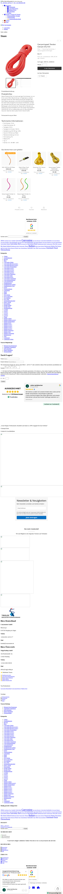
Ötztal (56, 248)
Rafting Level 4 (8, 329)
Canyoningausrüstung (9, 280)
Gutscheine (12, 11)
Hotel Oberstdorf (8, 350)
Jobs (3, 863)
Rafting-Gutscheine (9, 333)
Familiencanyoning (42, 244)
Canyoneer (18, 240)
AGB (3, 851)
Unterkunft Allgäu (8, 339)
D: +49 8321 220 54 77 (7, 3)
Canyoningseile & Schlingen (44, 50)
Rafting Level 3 (8, 327)
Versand (42, 58)
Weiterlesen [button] (29, 399)
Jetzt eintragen (31, 517)
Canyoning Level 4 (9, 272)
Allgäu (2, 240)
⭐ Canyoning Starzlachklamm (8, 676)
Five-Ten (55, 244)
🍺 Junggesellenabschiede (14, 19)
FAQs (5, 287)
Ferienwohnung (8, 289)
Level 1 (6, 311)
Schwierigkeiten (5, 696)
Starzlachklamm (24, 248)
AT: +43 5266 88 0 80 (19, 3)
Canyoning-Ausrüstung (48, 49)
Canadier (13, 240)
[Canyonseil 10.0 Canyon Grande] (39, 159)
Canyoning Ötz (24, 244)
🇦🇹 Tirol (6, 22)
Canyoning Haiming (56, 240)
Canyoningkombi (13, 242)
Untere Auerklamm (42, 248)
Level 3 (6, 314)
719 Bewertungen (15, 873)
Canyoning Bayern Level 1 (11, 264)
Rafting (6, 29)
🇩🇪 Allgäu (6, 20)
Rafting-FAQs (12, 10)
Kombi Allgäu (7, 305)
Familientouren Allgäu (10, 284)
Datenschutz (4, 847)
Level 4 (6, 315)
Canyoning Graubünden (46, 240)
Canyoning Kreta (20, 242)
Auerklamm (6, 240)
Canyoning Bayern (16, 688)
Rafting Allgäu (8, 318)
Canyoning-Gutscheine (10, 278)
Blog (9, 13)
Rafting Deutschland (9, 321)
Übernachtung (5, 250)
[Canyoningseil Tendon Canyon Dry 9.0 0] (11, 83)
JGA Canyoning (8, 296)
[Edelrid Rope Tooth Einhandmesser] (24, 159)
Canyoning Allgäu (8, 262)
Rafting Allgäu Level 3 (10, 320)
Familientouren (8, 283)
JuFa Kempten (7, 348)
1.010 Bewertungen (17, 394)
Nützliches (8, 5)
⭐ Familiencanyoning (6, 675)
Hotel (5, 292)
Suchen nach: (4, 236)
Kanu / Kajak (7, 302)
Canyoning (7, 27)
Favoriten (31, 209)
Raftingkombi (47, 246)
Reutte (16, 248)
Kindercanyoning (15, 246)
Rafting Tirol (54, 246)
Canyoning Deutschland (10, 266)
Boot (10, 240)
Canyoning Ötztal (32, 244)
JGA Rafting (7, 298)
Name (2, 358)
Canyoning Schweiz (37, 242)
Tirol (37, 248)
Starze (19, 248)
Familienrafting (49, 244)
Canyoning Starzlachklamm (56, 242)
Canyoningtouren (8, 281)
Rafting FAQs (7, 323)
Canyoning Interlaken (5, 242)
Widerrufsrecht (4, 850)
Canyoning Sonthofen (47, 242)
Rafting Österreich (11, 248)
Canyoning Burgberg (37, 240)
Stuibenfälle (30, 248)
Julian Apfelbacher (36, 385)
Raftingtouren (7, 335)
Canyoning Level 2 (9, 269)
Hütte (5, 293)
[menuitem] (58, 41)
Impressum (3, 848)
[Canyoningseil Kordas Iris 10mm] (24, 185)
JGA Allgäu (7, 295)
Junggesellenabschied (9, 301)
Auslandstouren (8, 258)
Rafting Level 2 (8, 326)
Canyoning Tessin (5, 244)
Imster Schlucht (7, 246)
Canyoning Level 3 (9, 271)
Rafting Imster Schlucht (39, 246)
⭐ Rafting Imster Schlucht (7, 677)
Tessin (34, 248)
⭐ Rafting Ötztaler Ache (6, 680)
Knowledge (7, 304)
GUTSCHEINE (33, 420)
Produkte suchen (19, 209)
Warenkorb (44, 209)
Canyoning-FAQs (13, 8)
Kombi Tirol (7, 306)
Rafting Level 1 (8, 324)
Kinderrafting (22, 246)
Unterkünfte (12, 7)
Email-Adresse (4, 362)
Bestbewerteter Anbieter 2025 (31, 220)
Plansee (26, 246)
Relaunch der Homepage (10, 345)
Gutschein (59, 244)
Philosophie (5, 859)
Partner (3, 699)
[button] (42, 76)
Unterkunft (49, 248)
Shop (38, 49)
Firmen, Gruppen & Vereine (13, 14)
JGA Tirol (6, 299)
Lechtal (6, 309)
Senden (3, 381)
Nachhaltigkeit (5, 857)
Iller (2, 246)
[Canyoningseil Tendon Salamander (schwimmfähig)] (54, 159)
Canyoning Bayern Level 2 (11, 265)
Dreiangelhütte (8, 351)
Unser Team (4, 861)
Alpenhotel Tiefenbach (10, 347)
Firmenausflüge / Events (13, 16)
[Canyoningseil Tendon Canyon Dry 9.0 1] (23, 83)
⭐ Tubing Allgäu (5, 679)
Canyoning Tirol (15, 244)
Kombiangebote (8, 308)
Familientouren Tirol (9, 286)
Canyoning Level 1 (9, 268)
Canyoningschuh (28, 242)
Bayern (6, 259)
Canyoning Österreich (9, 274)
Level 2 (6, 312)
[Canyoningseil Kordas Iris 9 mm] (8, 185)
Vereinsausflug (11, 17)
